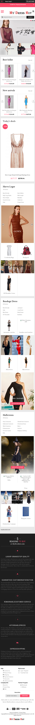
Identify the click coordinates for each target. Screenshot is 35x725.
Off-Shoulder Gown (9, 293)
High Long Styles (7, 195)
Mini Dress (5, 312)
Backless (20, 314)
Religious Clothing (22, 430)
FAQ (5, 689)
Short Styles (6, 197)
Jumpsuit (20, 307)
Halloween (8, 415)
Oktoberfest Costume (23, 421)
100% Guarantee (8, 681)
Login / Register (24, 670)
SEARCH (30, 17)
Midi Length (20, 195)
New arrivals (9, 90)
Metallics (20, 197)
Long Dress (20, 310)
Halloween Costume (8, 424)
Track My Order (24, 672)
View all (30, 60)
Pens (25, 488)
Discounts (6, 679)
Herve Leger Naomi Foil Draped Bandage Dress (17, 175)
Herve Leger (9, 187)
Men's (19, 426)
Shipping (6, 674)
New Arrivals (6, 193)
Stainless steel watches (25, 332)
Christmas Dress (22, 424)
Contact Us (7, 670)
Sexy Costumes (7, 421)
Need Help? (8, 1)
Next (33, 31)
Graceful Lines (6, 200)
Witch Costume (7, 426)
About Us (5, 685)
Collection (20, 200)
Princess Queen (7, 430)
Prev (1, 31)
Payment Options (8, 677)
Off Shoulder (6, 314)
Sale (4, 202)
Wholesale (24, 685)
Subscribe (25, 695)
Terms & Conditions (14, 712)
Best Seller (8, 60)
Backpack (26, 257)
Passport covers (26, 518)
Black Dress (20, 312)
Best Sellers (21, 193)
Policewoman (6, 428)
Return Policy (7, 672)
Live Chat (31, 1)
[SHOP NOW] (9, 49)
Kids (4, 433)
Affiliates (23, 687)
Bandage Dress (10, 301)
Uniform (20, 428)
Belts (9, 480)
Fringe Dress (21, 202)
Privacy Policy (6, 687)
